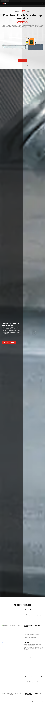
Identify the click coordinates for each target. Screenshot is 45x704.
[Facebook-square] (5, 0)
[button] (1, 48)
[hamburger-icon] (43, 3)
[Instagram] (4, 0)
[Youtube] (2, 0)
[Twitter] (7, 0)
